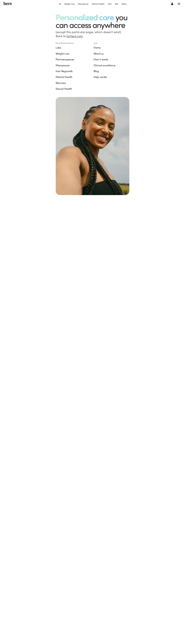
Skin (116, 4)
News (124, 4)
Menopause (83, 4)
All (60, 4)
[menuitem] (60, 4)
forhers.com (74, 36)
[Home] (8, 4)
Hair (109, 4)
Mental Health (98, 4)
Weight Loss (69, 4)
